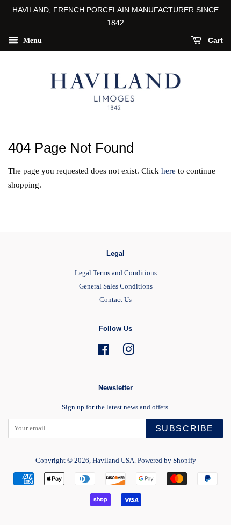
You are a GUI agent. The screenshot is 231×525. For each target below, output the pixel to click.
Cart (214, 40)
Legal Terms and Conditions (116, 273)
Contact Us (115, 300)
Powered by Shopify (167, 460)
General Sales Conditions (116, 286)
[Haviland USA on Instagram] (128, 352)
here (168, 171)
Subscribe (184, 428)
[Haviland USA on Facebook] (103, 352)
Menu (31, 40)
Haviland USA (113, 460)
